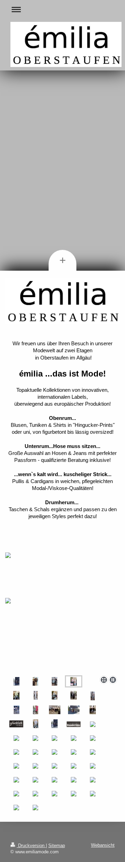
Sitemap (56, 845)
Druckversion (31, 845)
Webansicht (103, 845)
